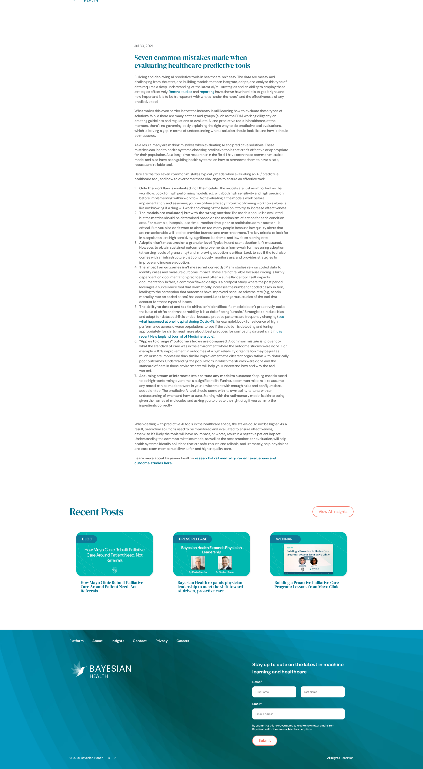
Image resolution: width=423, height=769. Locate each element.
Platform (76, 640)
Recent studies (180, 91)
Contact (140, 640)
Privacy (162, 640)
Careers (182, 640)
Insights (117, 640)
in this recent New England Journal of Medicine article (211, 333)
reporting (207, 91)
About (97, 640)
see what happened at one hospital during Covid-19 (212, 319)
